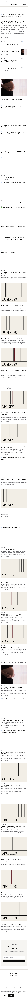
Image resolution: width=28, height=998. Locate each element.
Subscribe (14, 961)
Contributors (9, 980)
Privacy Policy (19, 980)
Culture (10, 8)
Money (3, 387)
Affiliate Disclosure (9, 987)
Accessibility (20, 987)
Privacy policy (21, 992)
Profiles (16, 8)
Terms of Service (7, 984)
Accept (11, 995)
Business (3, 246)
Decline (5, 995)
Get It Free (21, 1)
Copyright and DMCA (19, 984)
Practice (22, 8)
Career (4, 8)
